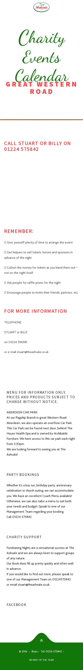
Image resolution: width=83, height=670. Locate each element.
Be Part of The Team (41, 659)
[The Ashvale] (41, 7)
